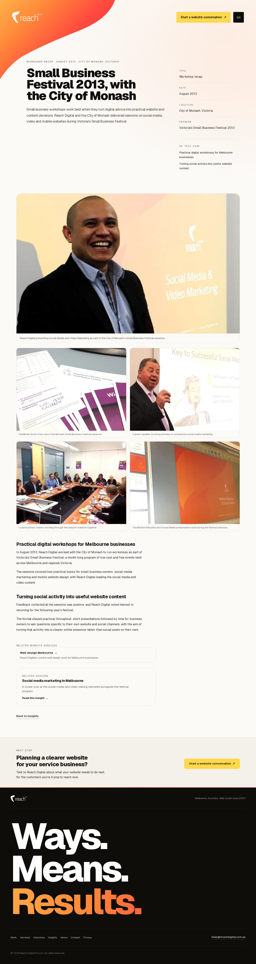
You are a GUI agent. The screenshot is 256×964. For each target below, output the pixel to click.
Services (25, 937)
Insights (52, 937)
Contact (75, 937)
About (63, 937)
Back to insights (27, 716)
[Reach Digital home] (27, 17)
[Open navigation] (238, 17)
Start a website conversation (212, 763)
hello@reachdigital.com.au (228, 937)
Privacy (87, 937)
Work (14, 937)
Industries (39, 937)
